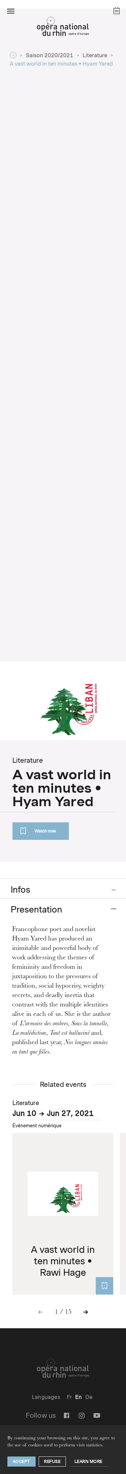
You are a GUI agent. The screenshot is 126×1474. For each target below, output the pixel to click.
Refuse (52, 1461)
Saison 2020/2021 (49, 55)
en (78, 1397)
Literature (95, 55)
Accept (21, 1461)
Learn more (88, 1461)
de (88, 1397)
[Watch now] (104, 1286)
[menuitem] (69, 1397)
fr (69, 1397)
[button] (11, 11)
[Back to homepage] (63, 28)
